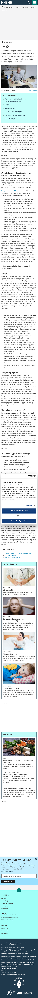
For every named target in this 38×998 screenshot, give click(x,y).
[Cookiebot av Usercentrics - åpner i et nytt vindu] (28, 476)
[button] (34, 2)
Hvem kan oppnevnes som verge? (15, 115)
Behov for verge (10, 119)
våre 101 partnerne (12, 485)
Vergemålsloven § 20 (8, 191)
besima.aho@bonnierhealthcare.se (15, 974)
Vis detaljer (29, 505)
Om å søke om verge (12, 555)
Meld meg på (8, 881)
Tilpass (18, 515)
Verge (7, 104)
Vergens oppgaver (10, 108)
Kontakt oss (4, 908)
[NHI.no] (2, 7)
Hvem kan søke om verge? (13, 112)
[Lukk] (36, 859)
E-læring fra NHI (5, 906)
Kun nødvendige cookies (19, 521)
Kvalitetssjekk (33, 90)
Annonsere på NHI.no (7, 903)
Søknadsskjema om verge (13, 557)
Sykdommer (9, 7)
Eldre (17, 7)
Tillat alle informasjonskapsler (19, 510)
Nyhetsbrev (4, 928)
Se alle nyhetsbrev (7, 872)
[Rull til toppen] (19, 890)
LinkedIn (3, 933)
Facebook (4, 931)
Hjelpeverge (25, 7)
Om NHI (3, 898)
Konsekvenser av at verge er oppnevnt (18, 553)
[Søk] (28, 2)
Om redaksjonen (6, 901)
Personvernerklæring (7, 919)
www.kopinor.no (27, 952)
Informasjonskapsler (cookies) (9, 917)
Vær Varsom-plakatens (20, 962)
